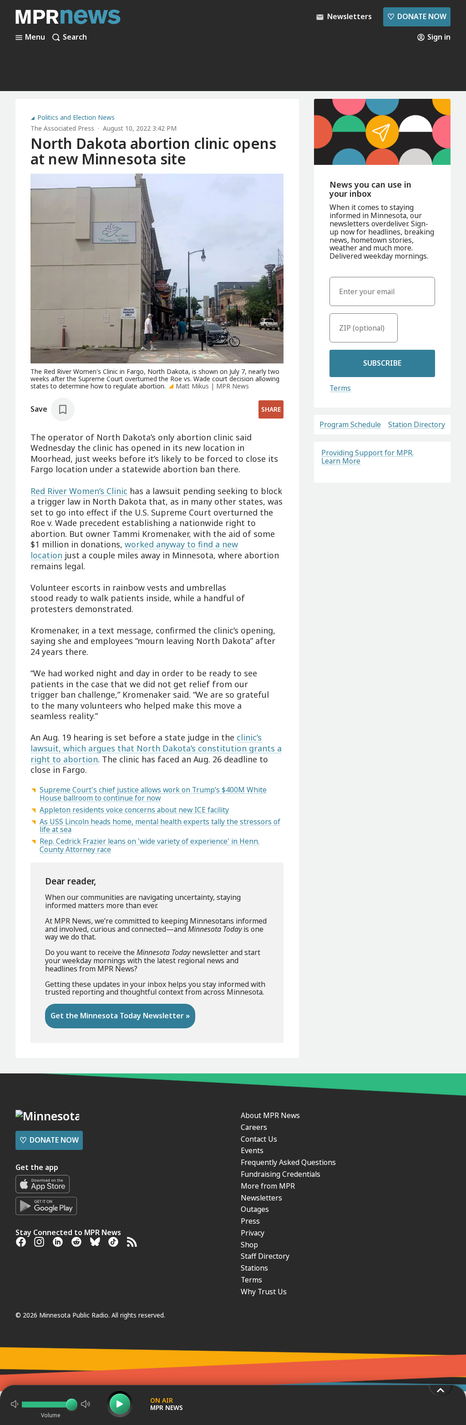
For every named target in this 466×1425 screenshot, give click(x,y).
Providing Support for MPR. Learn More (367, 457)
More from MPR (268, 1186)
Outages (255, 1209)
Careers (254, 1127)
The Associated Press (62, 128)
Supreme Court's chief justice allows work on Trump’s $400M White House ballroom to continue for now (153, 794)
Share (271, 409)
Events (252, 1150)
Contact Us (259, 1139)
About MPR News (270, 1115)
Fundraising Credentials (280, 1174)
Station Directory (416, 425)
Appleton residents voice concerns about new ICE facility (134, 810)
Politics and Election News (76, 117)
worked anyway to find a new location (134, 550)
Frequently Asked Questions (288, 1162)
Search (75, 37)
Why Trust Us (264, 1292)
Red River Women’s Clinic (78, 490)
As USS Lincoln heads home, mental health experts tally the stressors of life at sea (160, 826)
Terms (340, 388)
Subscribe (382, 363)
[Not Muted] (14, 1404)
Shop (249, 1245)
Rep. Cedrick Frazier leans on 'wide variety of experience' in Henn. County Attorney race (149, 845)
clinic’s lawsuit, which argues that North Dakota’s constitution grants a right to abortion (156, 748)
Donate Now (416, 16)
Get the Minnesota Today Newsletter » (120, 1016)
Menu (35, 37)
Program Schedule (350, 425)
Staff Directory (265, 1256)
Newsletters (261, 1198)
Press (250, 1221)
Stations (254, 1268)
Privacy (252, 1233)
